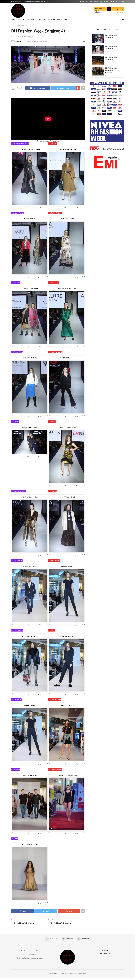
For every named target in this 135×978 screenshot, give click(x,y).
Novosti (20, 20)
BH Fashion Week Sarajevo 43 (111, 36)
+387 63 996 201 (17, 1)
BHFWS (55, 973)
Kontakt (46, 1)
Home (13, 20)
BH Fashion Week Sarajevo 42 (111, 58)
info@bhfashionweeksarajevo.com (33, 1)
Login (122, 1)
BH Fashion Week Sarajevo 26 (111, 69)
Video (59, 20)
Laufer (84, 973)
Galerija (42, 20)
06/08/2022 (28, 41)
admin (19, 41)
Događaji (51, 20)
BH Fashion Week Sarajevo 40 (111, 47)
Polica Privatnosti (105, 954)
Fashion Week (31, 20)
